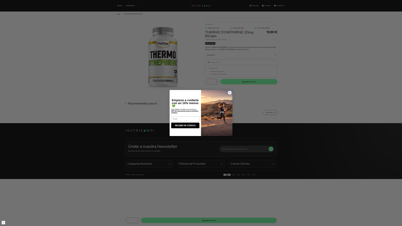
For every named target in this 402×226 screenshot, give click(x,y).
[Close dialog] (230, 92)
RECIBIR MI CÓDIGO (185, 125)
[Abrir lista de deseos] (3, 222)
